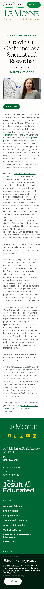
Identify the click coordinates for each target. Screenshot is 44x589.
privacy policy (9, 573)
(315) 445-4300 (11, 467)
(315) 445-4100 (11, 460)
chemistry (9, 135)
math (26, 135)
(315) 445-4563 (11, 475)
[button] (34, 5)
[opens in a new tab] (18, 486)
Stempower (19, 369)
